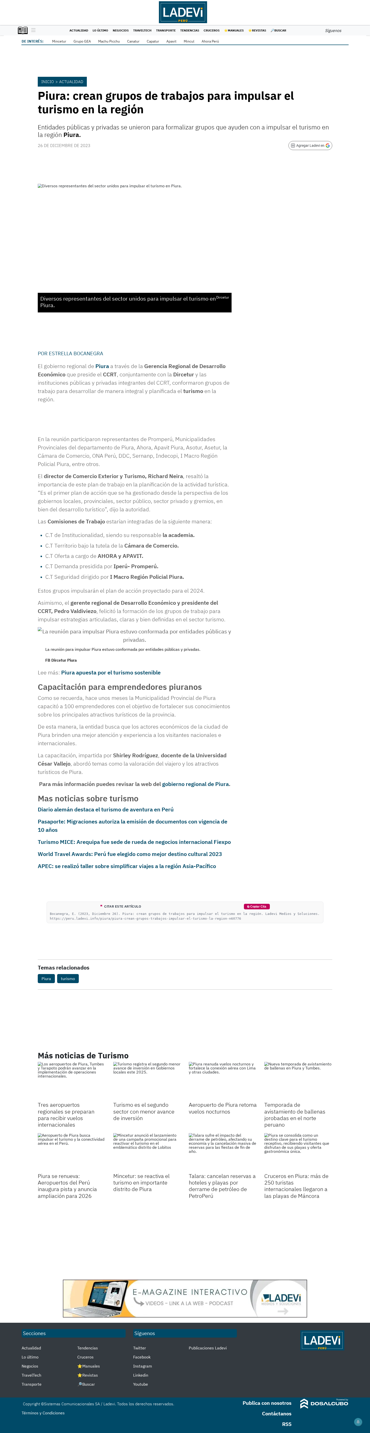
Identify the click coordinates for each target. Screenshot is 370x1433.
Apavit (171, 41)
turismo (68, 978)
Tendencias (189, 30)
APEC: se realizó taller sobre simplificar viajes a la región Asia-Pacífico (127, 866)
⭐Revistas (257, 30)
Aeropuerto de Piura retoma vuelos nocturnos (223, 1108)
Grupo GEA (82, 41)
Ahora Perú (210, 41)
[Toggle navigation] (32, 30)
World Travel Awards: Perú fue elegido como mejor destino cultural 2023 (130, 853)
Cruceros (211, 30)
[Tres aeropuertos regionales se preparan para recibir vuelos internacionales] (72, 1081)
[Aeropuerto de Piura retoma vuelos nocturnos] (223, 1081)
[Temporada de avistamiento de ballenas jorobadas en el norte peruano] (298, 1081)
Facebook (142, 1356)
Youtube (140, 1384)
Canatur (133, 41)
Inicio (47, 81)
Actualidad (78, 30)
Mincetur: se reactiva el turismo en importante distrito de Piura (141, 1182)
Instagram (142, 1366)
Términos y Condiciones (43, 1412)
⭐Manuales (234, 30)
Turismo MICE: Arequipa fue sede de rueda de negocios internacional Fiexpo (134, 841)
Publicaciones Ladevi (208, 1347)
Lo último (100, 30)
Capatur (153, 41)
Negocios (121, 30)
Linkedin (140, 1375)
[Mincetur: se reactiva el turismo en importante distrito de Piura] (147, 1152)
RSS (286, 1424)
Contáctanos (276, 1413)
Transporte (166, 30)
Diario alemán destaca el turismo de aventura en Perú (106, 809)
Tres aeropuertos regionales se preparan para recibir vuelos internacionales (66, 1114)
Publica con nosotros (267, 1403)
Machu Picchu (109, 41)
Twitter (139, 1347)
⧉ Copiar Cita (256, 906)
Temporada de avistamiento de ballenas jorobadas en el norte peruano (294, 1114)
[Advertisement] (185, 1239)
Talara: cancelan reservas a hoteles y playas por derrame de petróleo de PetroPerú (222, 1185)
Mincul (189, 41)
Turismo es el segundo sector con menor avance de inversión (143, 1111)
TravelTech (142, 30)
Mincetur (59, 41)
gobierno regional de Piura (195, 783)
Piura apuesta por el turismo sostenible (111, 672)
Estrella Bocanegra (76, 353)
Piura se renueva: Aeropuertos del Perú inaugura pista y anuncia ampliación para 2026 (67, 1185)
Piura (102, 366)
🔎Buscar (278, 30)
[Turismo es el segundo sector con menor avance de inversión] (147, 1081)
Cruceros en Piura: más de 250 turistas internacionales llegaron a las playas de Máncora (296, 1185)
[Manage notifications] (358, 1422)
